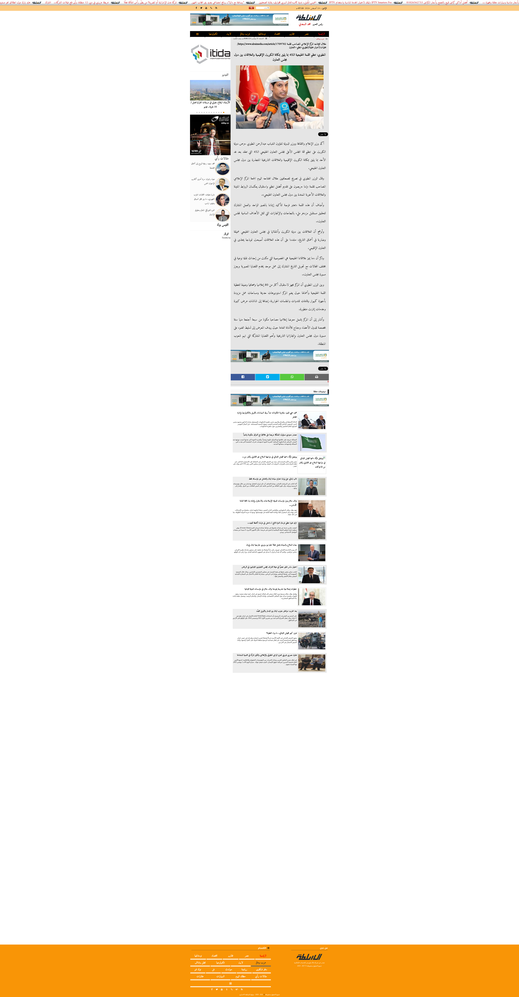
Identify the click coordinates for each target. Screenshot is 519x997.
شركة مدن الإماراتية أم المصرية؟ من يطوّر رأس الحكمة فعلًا (202, 2)
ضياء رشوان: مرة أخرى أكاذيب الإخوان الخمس (203, 181)
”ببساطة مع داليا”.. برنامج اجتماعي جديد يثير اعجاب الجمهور (270, 2)
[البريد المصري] (210, 135)
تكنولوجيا (213, 34)
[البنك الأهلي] (280, 357)
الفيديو (225, 75)
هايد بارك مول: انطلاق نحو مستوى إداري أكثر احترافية (58, 2)
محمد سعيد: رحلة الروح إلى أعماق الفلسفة (203, 166)
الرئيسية (321, 34)
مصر (307, 34)
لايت (229, 34)
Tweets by (226, 238)
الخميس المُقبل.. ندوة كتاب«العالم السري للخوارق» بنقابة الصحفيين (340, 2)
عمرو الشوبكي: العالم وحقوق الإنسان (205, 212)
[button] (223, 112)
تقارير (291, 34)
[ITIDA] (210, 54)
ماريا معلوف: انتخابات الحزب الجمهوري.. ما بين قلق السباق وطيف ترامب (204, 199)
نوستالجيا (262, 34)
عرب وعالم (245, 34)
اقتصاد (277, 34)
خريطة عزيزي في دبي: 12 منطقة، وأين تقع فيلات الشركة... (133, 2)
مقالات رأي (222, 158)
